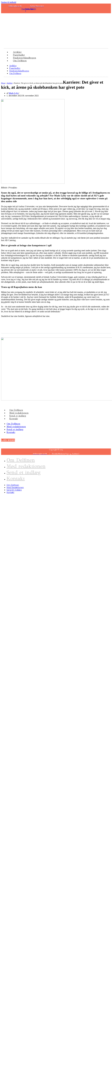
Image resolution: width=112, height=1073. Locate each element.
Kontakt (13, 418)
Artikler (13, 65)
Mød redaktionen (19, 412)
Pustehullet (14, 68)
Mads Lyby (14, 93)
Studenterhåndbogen (19, 70)
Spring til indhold (8, 2)
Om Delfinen (20, 60)
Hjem (3, 83)
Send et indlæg (17, 415)
